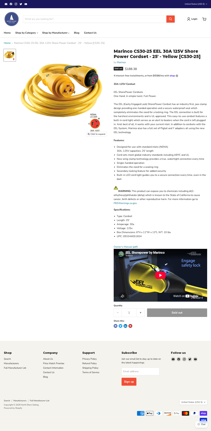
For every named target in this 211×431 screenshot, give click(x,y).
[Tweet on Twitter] (120, 326)
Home (7, 33)
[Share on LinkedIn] (125, 326)
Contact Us (90, 33)
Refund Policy (89, 363)
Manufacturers (11, 363)
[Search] (170, 19)
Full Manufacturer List (15, 367)
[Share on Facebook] (115, 326)
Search (7, 358)
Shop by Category (25, 33)
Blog (76, 33)
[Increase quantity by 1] (141, 312)
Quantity (118, 305)
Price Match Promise (53, 363)
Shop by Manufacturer (55, 33)
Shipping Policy (90, 367)
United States (195, 4)
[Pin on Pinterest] (130, 326)
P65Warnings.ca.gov (125, 203)
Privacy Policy (89, 358)
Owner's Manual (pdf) (126, 247)
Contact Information (53, 367)
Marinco (121, 62)
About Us (48, 358)
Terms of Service (90, 372)
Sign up (129, 381)
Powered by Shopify (13, 408)
